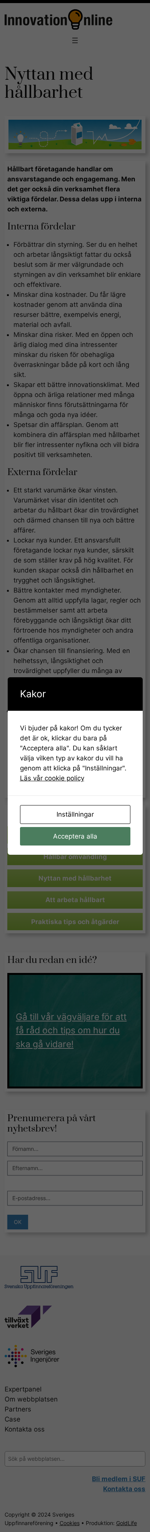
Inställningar (75, 814)
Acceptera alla (75, 836)
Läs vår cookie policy (52, 778)
